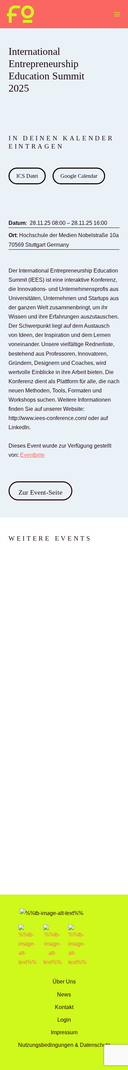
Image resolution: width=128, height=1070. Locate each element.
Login (64, 1020)
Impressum (64, 1032)
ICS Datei (27, 176)
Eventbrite (32, 455)
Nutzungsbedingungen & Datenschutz (64, 1045)
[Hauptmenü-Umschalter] (117, 14)
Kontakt (64, 1007)
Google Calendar (78, 176)
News (64, 994)
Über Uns (64, 981)
